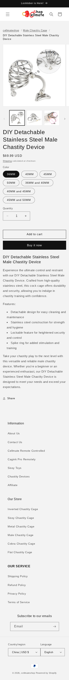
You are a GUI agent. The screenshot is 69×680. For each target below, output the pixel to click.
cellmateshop (11, 30)
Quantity (8, 208)
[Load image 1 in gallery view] (17, 118)
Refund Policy (17, 585)
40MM (29, 174)
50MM (11, 182)
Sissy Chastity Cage (21, 517)
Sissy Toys (14, 467)
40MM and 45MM (19, 191)
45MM (48, 174)
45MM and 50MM (19, 199)
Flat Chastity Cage (20, 552)
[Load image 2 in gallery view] (34, 118)
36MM (11, 174)
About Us (14, 433)
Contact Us (15, 442)
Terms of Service (19, 602)
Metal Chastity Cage (21, 526)
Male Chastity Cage (35, 30)
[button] (7, 14)
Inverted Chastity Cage (23, 509)
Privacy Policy (17, 593)
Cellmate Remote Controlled (26, 450)
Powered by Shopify (46, 673)
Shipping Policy (18, 576)
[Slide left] (4, 119)
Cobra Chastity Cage (21, 543)
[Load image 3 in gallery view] (51, 118)
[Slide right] (65, 119)
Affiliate (12, 485)
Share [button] (11, 398)
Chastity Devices (19, 476)
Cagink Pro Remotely (21, 459)
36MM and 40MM (37, 182)
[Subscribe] (54, 626)
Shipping (7, 161)
